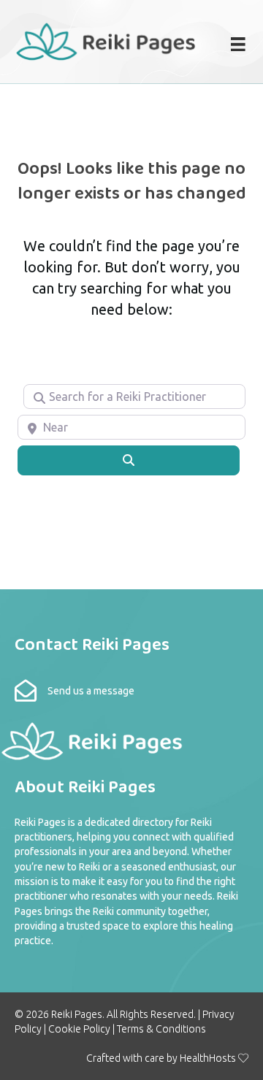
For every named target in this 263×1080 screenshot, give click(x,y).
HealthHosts (208, 1058)
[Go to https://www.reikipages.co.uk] (105, 39)
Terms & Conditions (161, 1029)
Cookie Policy (79, 1029)
